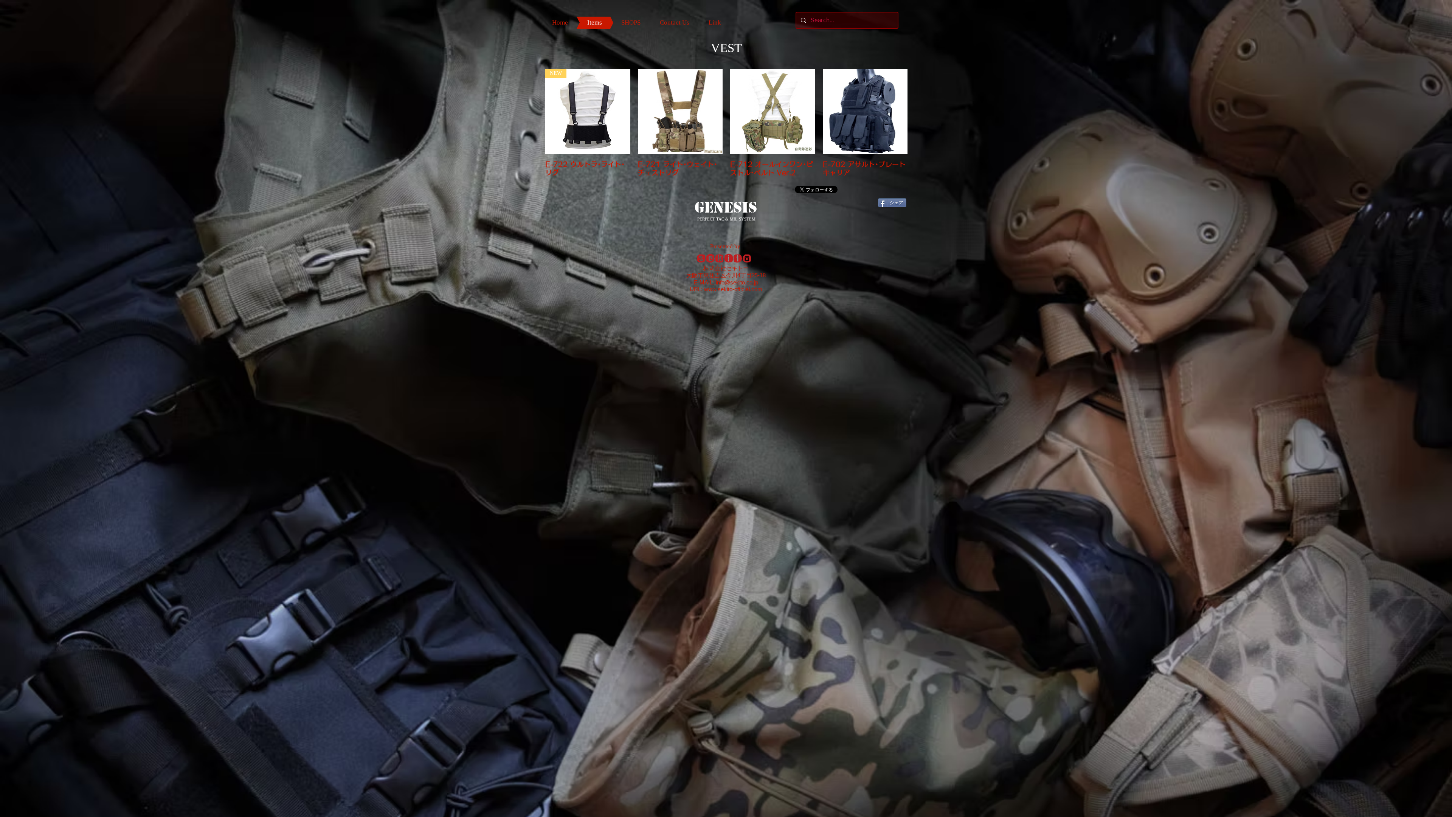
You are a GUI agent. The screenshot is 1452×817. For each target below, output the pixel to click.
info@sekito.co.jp (737, 282)
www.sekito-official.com (733, 289)
